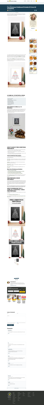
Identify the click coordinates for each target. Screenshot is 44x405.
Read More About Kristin (13, 285)
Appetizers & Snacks (14, 397)
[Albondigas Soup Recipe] (31, 63)
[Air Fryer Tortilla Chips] (35, 58)
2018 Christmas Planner (12, 175)
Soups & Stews (14, 400)
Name (8, 313)
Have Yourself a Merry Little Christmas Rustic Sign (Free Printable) (16, 171)
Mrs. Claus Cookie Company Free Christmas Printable (14, 172)
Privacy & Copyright (9, 399)
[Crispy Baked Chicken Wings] (31, 46)
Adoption (33, 395)
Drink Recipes (14, 403)
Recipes (13, 392)
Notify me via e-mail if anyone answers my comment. (21, 323)
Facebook (13, 58)
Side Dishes (14, 396)
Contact (23, 394)
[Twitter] (32, 28)
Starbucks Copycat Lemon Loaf (34, 71)
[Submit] (36, 30)
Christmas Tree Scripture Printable (12, 170)
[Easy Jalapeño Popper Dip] (35, 46)
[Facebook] (31, 28)
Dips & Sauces (14, 401)
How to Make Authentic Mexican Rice (31, 60)
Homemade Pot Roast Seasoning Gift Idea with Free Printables (19, 301)
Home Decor (29, 395)
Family (33, 392)
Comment (8, 315)
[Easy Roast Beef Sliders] (35, 41)
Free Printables (10, 5)
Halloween (19, 395)
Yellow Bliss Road (11, 1)
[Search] (36, 1)
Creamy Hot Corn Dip (31, 53)
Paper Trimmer (9, 166)
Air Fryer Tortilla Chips (34, 60)
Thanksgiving (19, 394)
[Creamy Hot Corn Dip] (31, 51)
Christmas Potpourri (14, 301)
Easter (18, 396)
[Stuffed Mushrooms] (31, 41)
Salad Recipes (14, 398)
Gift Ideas (28, 394)
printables (19, 56)
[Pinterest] (33, 28)
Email (17, 313)
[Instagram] (34, 28)
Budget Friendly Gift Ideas (9, 301)
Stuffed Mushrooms (31, 43)
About (23, 392)
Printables (19, 392)
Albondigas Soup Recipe (31, 65)
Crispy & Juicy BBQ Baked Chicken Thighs (34, 66)
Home (7, 5)
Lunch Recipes (14, 394)
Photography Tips (29, 396)
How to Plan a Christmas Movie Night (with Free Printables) (15, 173)
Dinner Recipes (14, 395)
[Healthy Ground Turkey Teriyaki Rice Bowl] (31, 68)
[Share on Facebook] (34, 10)
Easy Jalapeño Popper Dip (34, 48)
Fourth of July (19, 398)
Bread (13, 402)
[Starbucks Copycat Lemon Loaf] (35, 68)
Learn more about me (33, 26)
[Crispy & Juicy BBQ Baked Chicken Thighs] (35, 63)
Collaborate (24, 395)
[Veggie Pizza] (35, 51)
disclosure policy (17, 12)
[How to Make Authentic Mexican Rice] (31, 58)
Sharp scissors (9, 164)
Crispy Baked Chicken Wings (31, 48)
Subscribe (22, 291)
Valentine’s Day (19, 397)
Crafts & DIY (29, 392)
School (18, 399)
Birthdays (18, 400)
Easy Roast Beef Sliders (34, 43)
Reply (8, 333)
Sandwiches (14, 399)
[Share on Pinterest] (36, 10)
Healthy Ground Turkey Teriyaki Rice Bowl (31, 71)
